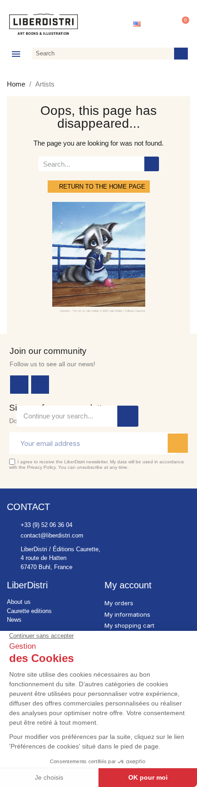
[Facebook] (19, 384)
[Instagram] (40, 384)
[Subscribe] (178, 443)
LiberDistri (27, 585)
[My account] (159, 24)
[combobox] (101, 54)
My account (128, 585)
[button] (181, 24)
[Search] (181, 54)
